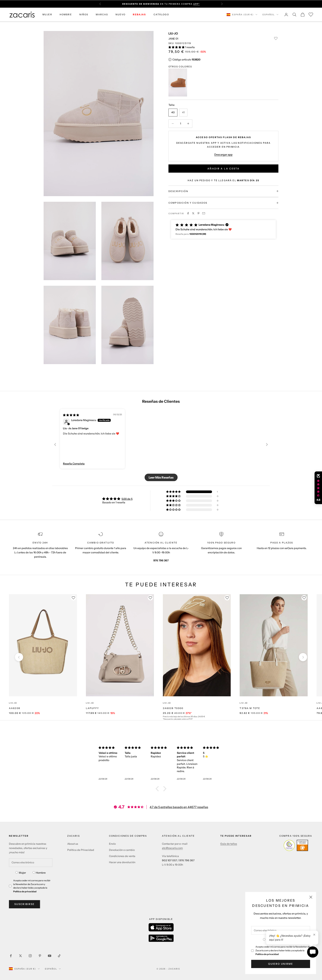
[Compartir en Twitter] (193, 213)
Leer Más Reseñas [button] (161, 477)
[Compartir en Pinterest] (198, 213)
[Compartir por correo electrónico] (203, 213)
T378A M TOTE (250, 708)
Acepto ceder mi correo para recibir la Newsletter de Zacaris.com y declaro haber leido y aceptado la (282, 950)
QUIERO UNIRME (280, 963)
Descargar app (223, 154)
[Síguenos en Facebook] (11, 956)
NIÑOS (83, 14)
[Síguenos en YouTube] (49, 956)
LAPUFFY (92, 708)
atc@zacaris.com (172, 848)
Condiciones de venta (122, 856)
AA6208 (14, 708)
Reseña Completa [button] (74, 463)
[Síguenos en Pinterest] (40, 956)
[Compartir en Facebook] (188, 213)
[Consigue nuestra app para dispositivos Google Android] (161, 938)
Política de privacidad (267, 954)
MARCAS (102, 14)
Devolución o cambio (122, 850)
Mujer (22, 872)
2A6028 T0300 (173, 708)
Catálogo (161, 14)
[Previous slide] (55, 444)
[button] (176, 47)
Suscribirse (24, 904)
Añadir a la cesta (223, 168)
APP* (196, 4)
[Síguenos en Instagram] (30, 956)
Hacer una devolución (122, 862)
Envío (112, 843)
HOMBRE (66, 14)
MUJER (47, 14)
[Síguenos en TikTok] (59, 956)
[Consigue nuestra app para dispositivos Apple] (161, 927)
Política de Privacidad (80, 850)
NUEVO (121, 14)
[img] (71, 415)
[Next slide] (267, 444)
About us (72, 843)
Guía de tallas (228, 843)
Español (269, 14)
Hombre (41, 872)
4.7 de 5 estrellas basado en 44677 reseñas (179, 807)
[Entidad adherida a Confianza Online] (296, 845)
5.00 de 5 (126, 499)
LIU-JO (173, 33)
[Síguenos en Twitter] (20, 956)
